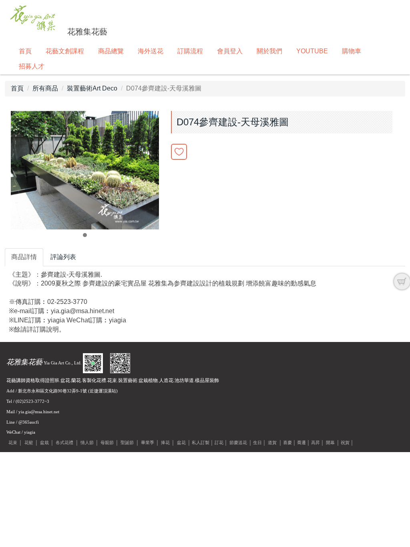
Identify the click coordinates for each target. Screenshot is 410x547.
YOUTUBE (312, 51)
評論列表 (63, 256)
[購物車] (402, 282)
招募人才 (31, 66)
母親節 (107, 442)
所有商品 (45, 88)
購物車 (351, 51)
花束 (12, 442)
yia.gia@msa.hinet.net (38, 411)
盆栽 (44, 442)
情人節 (87, 442)
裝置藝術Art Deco (92, 88)
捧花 (165, 442)
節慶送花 (238, 442)
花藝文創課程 (65, 51)
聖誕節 (127, 442)
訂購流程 (190, 51)
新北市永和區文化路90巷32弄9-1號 (52, 390)
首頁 (25, 51)
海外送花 (150, 51)
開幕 (330, 442)
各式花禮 (64, 442)
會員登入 (230, 51)
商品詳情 (24, 256)
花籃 (28, 442)
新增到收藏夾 (179, 152)
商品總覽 (111, 51)
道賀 (272, 442)
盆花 (181, 442)
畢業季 (147, 442)
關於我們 (269, 51)
